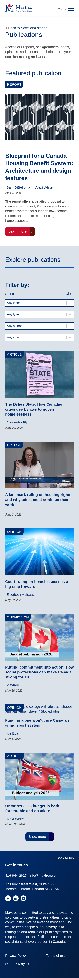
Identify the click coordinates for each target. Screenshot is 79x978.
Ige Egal (13, 733)
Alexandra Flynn (19, 422)
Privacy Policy (16, 955)
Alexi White (44, 187)
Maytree (13, 685)
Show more (37, 837)
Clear (70, 294)
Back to (26, 28)
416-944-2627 (16, 875)
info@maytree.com (44, 875)
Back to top (65, 858)
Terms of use (56, 955)
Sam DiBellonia (18, 187)
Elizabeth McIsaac (21, 595)
